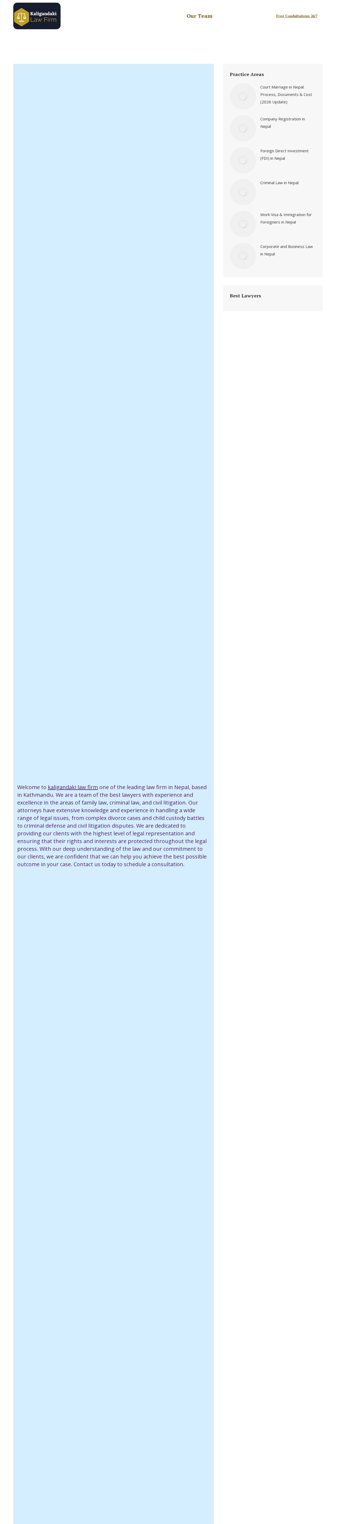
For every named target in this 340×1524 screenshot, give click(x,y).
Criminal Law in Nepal (279, 182)
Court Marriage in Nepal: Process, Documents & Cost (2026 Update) (286, 94)
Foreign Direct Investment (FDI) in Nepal (284, 154)
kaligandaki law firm (73, 787)
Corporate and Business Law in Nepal (286, 250)
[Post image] (243, 96)
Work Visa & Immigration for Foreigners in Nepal (286, 218)
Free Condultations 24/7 (296, 16)
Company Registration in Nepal (282, 122)
